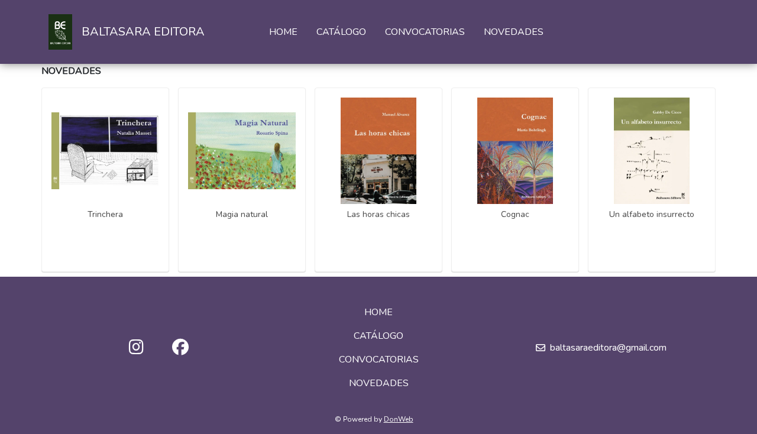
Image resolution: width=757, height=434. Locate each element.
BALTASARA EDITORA (143, 32)
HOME (283, 31)
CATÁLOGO (341, 31)
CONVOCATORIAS (425, 31)
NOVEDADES (514, 31)
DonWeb (398, 419)
